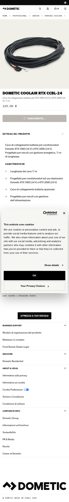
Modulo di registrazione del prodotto (22, 332)
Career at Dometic (22, 453)
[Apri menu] (65, 8)
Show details (51, 265)
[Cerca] (40, 8)
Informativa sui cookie (14, 382)
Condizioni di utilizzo (14, 403)
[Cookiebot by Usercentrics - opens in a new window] (43, 213)
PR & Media (18, 439)
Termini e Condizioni (13, 396)
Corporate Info (11, 411)
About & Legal (10, 368)
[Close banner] (64, 213)
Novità (16, 446)
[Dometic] (11, 9)
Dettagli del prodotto (16, 134)
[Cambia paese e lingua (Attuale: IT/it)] (65, 2)
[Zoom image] (34, 54)
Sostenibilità (9, 432)
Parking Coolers (53, 16)
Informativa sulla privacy (15, 375)
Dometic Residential (23, 361)
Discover (8, 354)
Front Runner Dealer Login (16, 346)
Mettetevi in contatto (13, 339)
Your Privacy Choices (33, 286)
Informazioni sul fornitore (16, 425)
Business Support (12, 325)
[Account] (48, 8)
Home (5, 16)
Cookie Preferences (13, 389)
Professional (20, 16)
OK (34, 275)
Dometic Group (21, 418)
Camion (35, 16)
